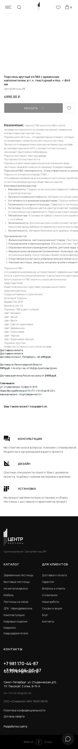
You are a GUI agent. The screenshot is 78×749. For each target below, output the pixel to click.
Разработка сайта (15, 726)
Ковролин (10, 628)
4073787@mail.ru (21, 671)
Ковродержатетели (16, 633)
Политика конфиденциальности (24, 710)
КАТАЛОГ (11, 564)
